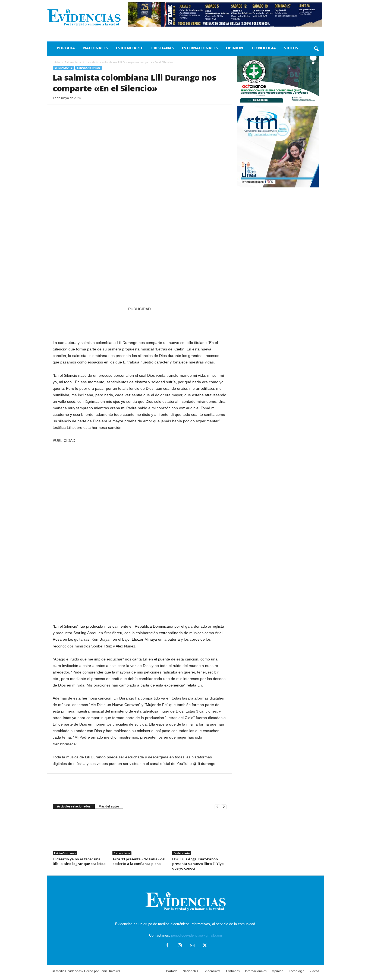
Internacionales (200, 47)
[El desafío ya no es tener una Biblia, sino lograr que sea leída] (80, 835)
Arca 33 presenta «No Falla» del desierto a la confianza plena (138, 861)
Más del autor (109, 806)
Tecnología (263, 47)
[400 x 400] (140, 530)
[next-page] (224, 806)
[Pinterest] (83, 112)
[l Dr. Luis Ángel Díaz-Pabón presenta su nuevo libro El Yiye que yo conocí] (199, 835)
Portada (66, 47)
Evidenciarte (129, 47)
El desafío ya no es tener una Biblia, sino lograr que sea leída (79, 861)
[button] (316, 49)
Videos (291, 47)
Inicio (56, 62)
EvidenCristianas (88, 67)
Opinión (234, 47)
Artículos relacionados (73, 806)
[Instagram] (180, 946)
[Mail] (192, 946)
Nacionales (95, 47)
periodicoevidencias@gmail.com (196, 935)
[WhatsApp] (95, 112)
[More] (108, 112)
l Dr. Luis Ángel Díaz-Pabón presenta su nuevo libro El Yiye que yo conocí (198, 864)
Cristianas (162, 47)
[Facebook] (58, 112)
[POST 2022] (140, 323)
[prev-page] (217, 806)
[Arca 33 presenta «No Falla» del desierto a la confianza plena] (139, 835)
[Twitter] (70, 112)
